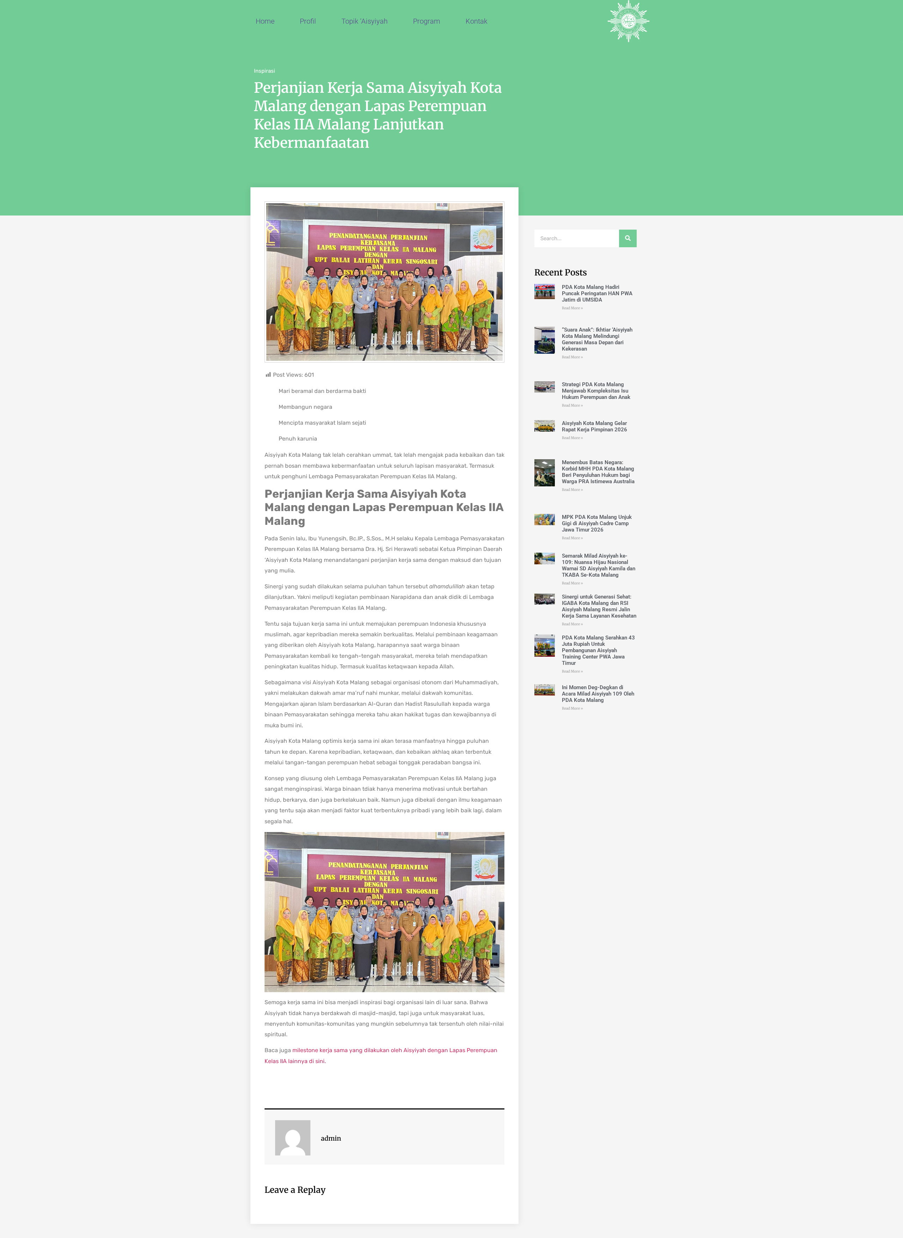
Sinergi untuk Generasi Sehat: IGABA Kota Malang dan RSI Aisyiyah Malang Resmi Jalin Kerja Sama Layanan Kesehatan (599, 606)
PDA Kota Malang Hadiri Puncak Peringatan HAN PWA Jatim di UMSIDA (597, 293)
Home (265, 21)
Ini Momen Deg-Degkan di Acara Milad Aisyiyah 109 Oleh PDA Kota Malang (598, 693)
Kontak (476, 21)
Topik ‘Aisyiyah (364, 21)
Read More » (572, 308)
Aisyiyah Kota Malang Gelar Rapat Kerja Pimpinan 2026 (594, 426)
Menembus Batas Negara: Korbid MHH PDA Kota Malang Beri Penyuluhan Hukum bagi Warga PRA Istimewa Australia (598, 472)
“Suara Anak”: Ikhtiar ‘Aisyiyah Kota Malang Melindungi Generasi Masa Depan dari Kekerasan (597, 339)
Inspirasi (264, 71)
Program (426, 21)
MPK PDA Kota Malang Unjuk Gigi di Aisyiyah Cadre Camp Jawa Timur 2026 (597, 523)
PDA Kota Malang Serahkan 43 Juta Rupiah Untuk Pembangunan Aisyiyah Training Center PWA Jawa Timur (598, 650)
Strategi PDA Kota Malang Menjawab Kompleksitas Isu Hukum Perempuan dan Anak (596, 390)
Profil (308, 21)
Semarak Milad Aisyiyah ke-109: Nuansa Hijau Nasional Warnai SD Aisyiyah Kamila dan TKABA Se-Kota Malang (598, 565)
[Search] (628, 238)
